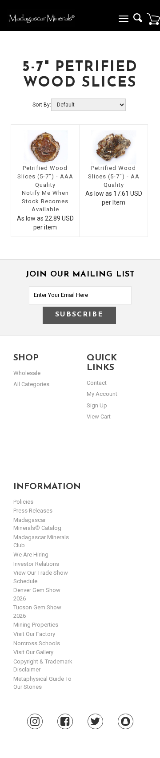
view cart (99, 416)
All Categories (31, 384)
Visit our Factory (34, 634)
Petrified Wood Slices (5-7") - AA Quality (114, 176)
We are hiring (30, 554)
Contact (97, 382)
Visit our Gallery (33, 652)
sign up (97, 405)
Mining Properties (35, 624)
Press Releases (32, 510)
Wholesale (26, 373)
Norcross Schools (36, 643)
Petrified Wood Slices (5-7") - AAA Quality (45, 176)
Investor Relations (36, 564)
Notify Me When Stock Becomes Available (45, 201)
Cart (153, 19)
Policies (23, 501)
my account (102, 394)
